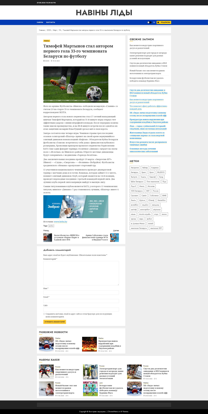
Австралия (135, 167)
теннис (164, 214)
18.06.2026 (149, 379)
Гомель (143, 177)
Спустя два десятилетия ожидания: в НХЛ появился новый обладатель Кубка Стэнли (148, 64)
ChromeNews (113, 411)
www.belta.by (60, 221)
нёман (133, 214)
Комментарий (50, 259)
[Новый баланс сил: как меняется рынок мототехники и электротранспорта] (46, 388)
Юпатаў (151, 200)
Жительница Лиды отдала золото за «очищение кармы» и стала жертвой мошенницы (147, 135)
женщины (155, 205)
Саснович (134, 195)
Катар (161, 177)
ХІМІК (164, 195)
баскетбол (162, 200)
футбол (51, 226)
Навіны (40, 22)
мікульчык (157, 209)
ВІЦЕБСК (160, 172)
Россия (155, 191)
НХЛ (147, 191)
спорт (156, 214)
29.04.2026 (104, 351)
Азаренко (155, 167)
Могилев (151, 186)
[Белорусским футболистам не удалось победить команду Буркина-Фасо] (90, 388)
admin (47, 61)
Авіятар (145, 167)
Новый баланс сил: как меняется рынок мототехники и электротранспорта (66, 389)
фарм (141, 219)
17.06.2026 (60, 396)
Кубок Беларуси (137, 181)
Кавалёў (153, 177)
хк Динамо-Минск (138, 223)
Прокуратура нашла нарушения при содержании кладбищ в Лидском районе (109, 344)
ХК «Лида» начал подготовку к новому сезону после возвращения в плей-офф (67, 344)
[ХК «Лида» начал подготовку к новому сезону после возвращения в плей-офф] (46, 344)
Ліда (164, 181)
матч (101, 383)
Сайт (45, 305)
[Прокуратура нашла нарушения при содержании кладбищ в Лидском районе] (89, 344)
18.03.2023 (56, 61)
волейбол (134, 205)
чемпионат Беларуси (139, 228)
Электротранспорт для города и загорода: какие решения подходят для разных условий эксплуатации (148, 56)
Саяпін (144, 195)
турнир (133, 219)
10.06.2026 (104, 396)
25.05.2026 (60, 351)
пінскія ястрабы (145, 214)
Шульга (142, 200)
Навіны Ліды (104, 12)
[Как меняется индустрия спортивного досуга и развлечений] (46, 372)
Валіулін (134, 177)
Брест (144, 172)
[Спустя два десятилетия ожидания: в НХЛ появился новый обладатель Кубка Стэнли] (134, 372)
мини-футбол (145, 209)
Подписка (165, 22)
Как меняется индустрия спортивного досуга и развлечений (146, 46)
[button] (154, 22)
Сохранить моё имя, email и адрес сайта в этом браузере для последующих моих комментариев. (79, 315)
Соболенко (154, 195)
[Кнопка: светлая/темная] (149, 22)
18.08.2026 (60, 377)
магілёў (134, 209)
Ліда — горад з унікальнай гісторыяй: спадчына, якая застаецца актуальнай (148, 127)
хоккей (150, 223)
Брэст (152, 172)
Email (46, 297)
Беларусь (134, 172)
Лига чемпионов (153, 181)
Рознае (57, 367)
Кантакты (50, 22)
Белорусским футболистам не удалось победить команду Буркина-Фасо (111, 389)
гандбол (145, 205)
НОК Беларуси (137, 191)
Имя (45, 288)
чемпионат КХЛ (156, 228)
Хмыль (133, 200)
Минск (141, 186)
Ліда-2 (133, 186)
